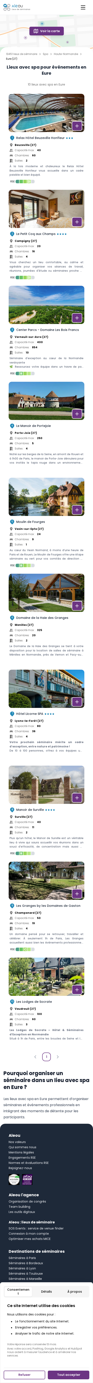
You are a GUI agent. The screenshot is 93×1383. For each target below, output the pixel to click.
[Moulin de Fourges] (46, 524)
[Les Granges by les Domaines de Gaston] (46, 908)
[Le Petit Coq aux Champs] (46, 236)
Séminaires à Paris (22, 1258)
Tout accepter (68, 1375)
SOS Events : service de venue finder (36, 1228)
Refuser (24, 1375)
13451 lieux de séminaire (21, 54)
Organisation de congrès (27, 1201)
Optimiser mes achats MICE (30, 1239)
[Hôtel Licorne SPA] (46, 716)
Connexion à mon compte (29, 1233)
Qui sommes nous (22, 1147)
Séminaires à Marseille (25, 1279)
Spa (45, 54)
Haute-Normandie (66, 54)
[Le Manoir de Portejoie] (46, 428)
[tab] (18, 1292)
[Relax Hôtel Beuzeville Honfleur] (46, 140)
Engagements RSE (22, 1157)
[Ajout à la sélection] (77, 126)
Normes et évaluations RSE (29, 1163)
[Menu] (83, 7)
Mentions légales (21, 1152)
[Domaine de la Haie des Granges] (46, 620)
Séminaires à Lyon (22, 1268)
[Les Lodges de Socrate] (46, 1004)
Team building (19, 1207)
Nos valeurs (17, 1142)
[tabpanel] (46, 1330)
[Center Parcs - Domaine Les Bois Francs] (46, 332)
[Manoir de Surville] (46, 812)
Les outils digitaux (22, 1212)
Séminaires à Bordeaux (26, 1263)
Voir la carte (50, 31)
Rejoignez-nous (20, 1168)
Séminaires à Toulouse (26, 1273)
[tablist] (46, 1291)
